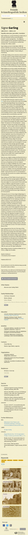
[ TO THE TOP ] (4, 454)
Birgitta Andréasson (5, 254)
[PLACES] (11, 505)
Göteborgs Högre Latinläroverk (11, 315)
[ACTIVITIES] (11, 480)
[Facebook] (4, 525)
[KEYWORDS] (11, 517)
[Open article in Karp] (2, 463)
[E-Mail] (11, 525)
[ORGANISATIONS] (11, 492)
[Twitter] (7, 525)
